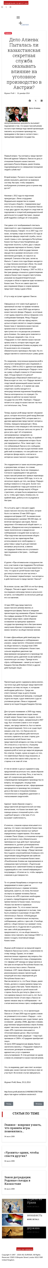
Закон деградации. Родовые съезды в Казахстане (17, 1180)
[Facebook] (2, 7)
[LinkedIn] (42, 101)
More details (33, 1207)
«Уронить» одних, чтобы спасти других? (21, 1154)
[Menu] (18, 17)
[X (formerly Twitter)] (36, 101)
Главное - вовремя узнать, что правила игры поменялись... (22, 1128)
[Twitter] (6, 7)
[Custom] (10, 7)
